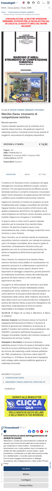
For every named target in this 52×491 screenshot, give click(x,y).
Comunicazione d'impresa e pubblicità (21, 12)
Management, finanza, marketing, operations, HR (25, 382)
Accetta (26, 468)
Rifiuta (26, 474)
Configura (26, 480)
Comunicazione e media (15, 378)
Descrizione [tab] (11, 174)
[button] (23, 3)
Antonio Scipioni (17, 110)
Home (4, 12)
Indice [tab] (27, 174)
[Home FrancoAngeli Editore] (10, 3)
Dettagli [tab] (42, 174)
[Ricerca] (49, 8)
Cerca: (4, 8)
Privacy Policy (26, 485)
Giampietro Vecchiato (34, 110)
